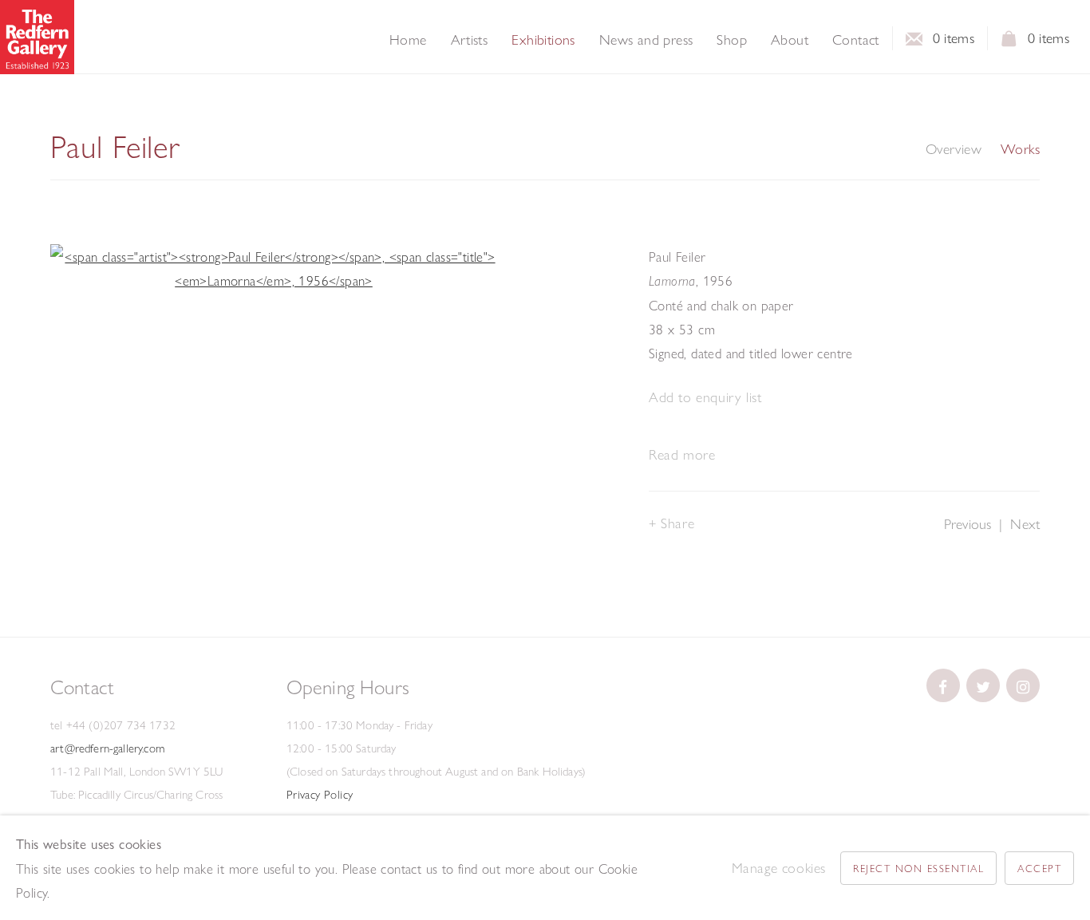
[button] (705, 398)
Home (408, 40)
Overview (953, 149)
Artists (469, 40)
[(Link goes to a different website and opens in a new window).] (943, 685)
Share (677, 523)
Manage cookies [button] (779, 868)
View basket (1009, 43)
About (789, 40)
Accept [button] (1039, 868)
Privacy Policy (319, 795)
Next (1025, 524)
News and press (646, 40)
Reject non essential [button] (918, 868)
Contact (855, 40)
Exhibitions (543, 40)
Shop (732, 40)
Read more (682, 454)
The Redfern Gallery (37, 37)
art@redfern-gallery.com (107, 748)
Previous (967, 524)
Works (1020, 149)
